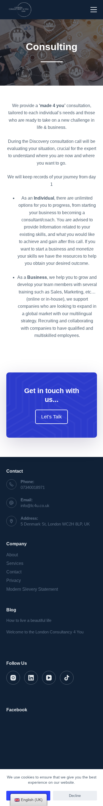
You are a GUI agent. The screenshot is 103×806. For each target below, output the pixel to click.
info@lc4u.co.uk (35, 505)
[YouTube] (49, 678)
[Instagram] (13, 678)
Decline (75, 796)
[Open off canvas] (93, 9)
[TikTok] (67, 678)
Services (14, 563)
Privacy (13, 580)
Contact (13, 572)
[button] (51, 417)
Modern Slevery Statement (32, 589)
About (12, 554)
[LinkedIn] (31, 678)
